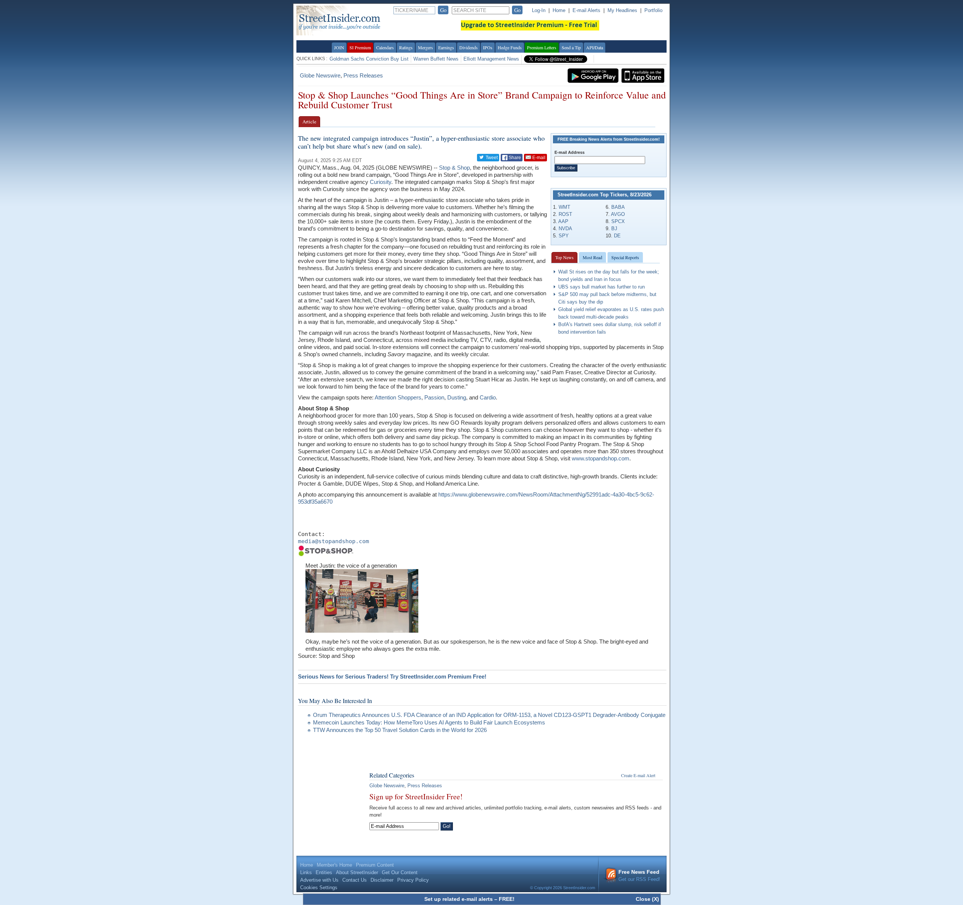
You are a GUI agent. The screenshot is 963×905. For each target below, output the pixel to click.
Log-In (538, 10)
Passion (434, 397)
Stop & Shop (454, 167)
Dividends (468, 47)
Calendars (385, 47)
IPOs (487, 47)
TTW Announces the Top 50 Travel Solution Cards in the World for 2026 (400, 730)
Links (306, 872)
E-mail (538, 157)
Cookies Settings (318, 887)
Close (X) (647, 899)
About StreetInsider (357, 872)
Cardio (488, 397)
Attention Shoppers (398, 397)
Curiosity (380, 182)
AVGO (618, 214)
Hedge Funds (510, 47)
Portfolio (653, 10)
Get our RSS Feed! (639, 875)
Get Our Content (400, 872)
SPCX (618, 221)
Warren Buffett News (436, 59)
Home (559, 10)
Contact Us (354, 880)
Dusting (456, 397)
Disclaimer (382, 880)
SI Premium (360, 47)
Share (514, 157)
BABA (618, 207)
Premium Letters (541, 47)
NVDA (565, 228)
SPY (564, 235)
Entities (324, 872)
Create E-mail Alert (638, 775)
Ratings (406, 47)
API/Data (594, 47)
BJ (614, 228)
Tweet (491, 157)
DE (617, 235)
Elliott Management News (491, 59)
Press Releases (363, 75)
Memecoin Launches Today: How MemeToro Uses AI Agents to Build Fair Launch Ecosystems (429, 722)
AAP (563, 221)
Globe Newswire (320, 75)
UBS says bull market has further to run (601, 287)
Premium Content (375, 865)
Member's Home (334, 865)
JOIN (339, 47)
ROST (565, 214)
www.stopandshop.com (600, 458)
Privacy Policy (413, 880)
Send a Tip (571, 47)
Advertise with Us (319, 880)
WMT (564, 207)
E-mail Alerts (586, 10)
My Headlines (622, 10)
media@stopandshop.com (333, 541)
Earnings (446, 47)
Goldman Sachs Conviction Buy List (369, 59)
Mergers (425, 47)
